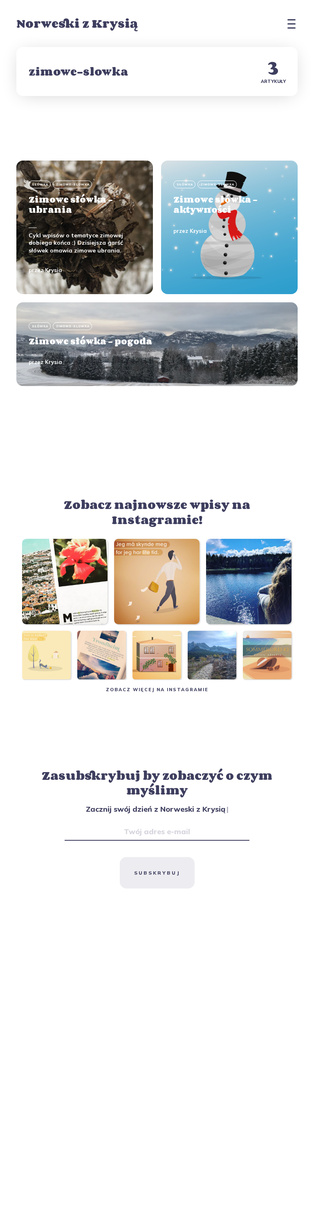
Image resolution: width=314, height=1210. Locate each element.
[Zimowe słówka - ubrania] (84, 227)
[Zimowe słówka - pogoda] (157, 344)
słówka (40, 184)
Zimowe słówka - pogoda (90, 341)
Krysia (53, 270)
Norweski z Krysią (77, 23)
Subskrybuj (157, 873)
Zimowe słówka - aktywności (215, 204)
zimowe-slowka (73, 184)
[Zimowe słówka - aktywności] (229, 227)
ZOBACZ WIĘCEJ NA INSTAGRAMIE (157, 689)
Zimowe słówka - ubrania (71, 204)
